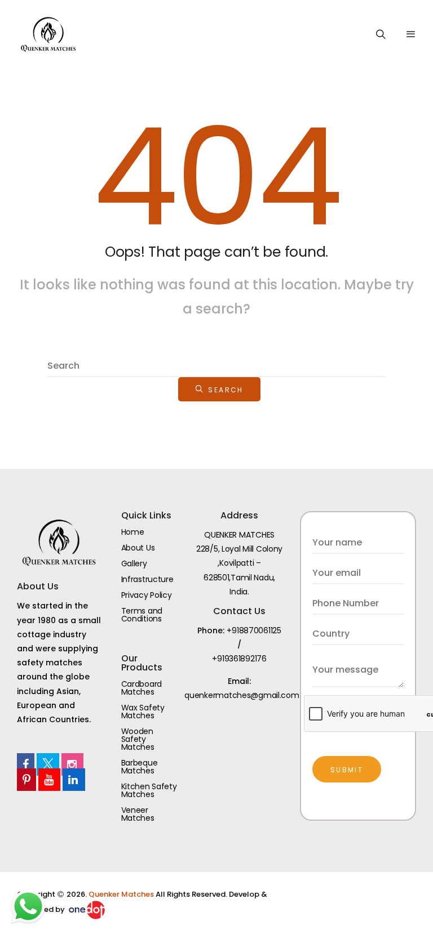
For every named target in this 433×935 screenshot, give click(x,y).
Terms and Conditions (141, 614)
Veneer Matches (137, 814)
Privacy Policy (146, 595)
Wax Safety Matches (143, 711)
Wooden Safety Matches (137, 739)
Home (132, 532)
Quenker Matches (122, 894)
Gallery (134, 563)
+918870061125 (254, 630)
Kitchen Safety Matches (149, 790)
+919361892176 (239, 658)
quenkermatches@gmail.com (241, 695)
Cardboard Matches (141, 687)
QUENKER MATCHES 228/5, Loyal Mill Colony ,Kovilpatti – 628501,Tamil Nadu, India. (239, 563)
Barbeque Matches (139, 766)
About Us (138, 547)
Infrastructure (147, 579)
